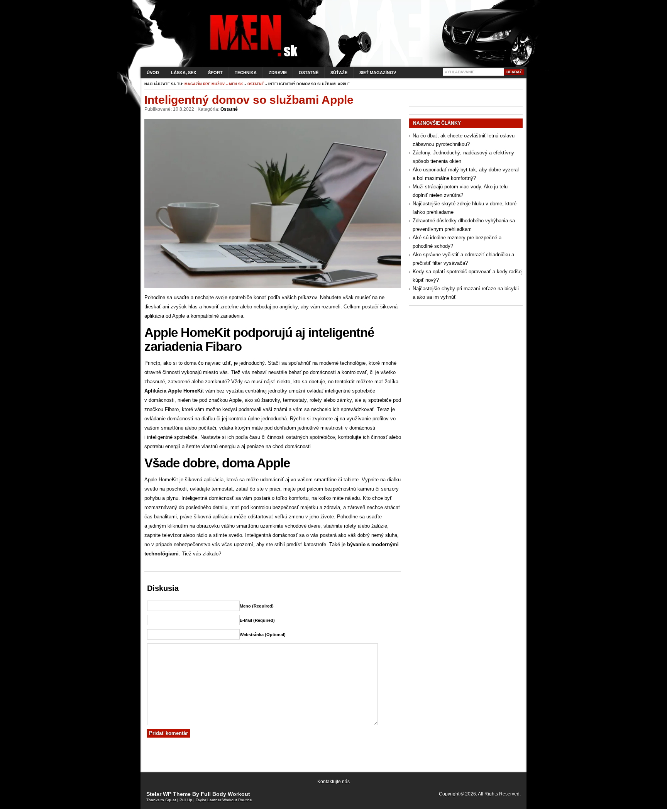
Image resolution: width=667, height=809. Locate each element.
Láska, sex (183, 72)
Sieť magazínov (377, 72)
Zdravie (278, 72)
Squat (170, 800)
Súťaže (338, 72)
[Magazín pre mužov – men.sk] (252, 56)
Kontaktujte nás (333, 781)
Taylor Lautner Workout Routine (224, 800)
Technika (246, 72)
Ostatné (308, 72)
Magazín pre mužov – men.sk (214, 84)
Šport (215, 72)
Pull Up (185, 800)
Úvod (153, 72)
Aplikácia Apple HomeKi (173, 391)
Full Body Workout (225, 794)
